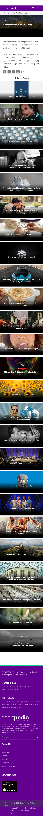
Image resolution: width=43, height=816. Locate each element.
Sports (22, 702)
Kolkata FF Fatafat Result (10, 687)
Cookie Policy (30, 808)
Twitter (22, 672)
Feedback (5, 763)
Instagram (8, 675)
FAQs (12, 810)
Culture (7, 702)
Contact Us (14, 808)
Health (13, 707)
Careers (5, 755)
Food (17, 702)
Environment (6, 707)
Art (3, 702)
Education (34, 704)
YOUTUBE (23, 675)
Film (12, 702)
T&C (12, 813)
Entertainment (11, 704)
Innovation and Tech (33, 702)
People (19, 707)
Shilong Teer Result (26, 687)
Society (27, 704)
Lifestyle (20, 704)
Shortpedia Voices (9, 766)
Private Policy (25, 810)
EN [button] (35, 7)
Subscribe (5, 759)
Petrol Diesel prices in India (10, 689)
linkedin (34, 672)
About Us (5, 752)
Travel (3, 704)
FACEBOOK (8, 672)
